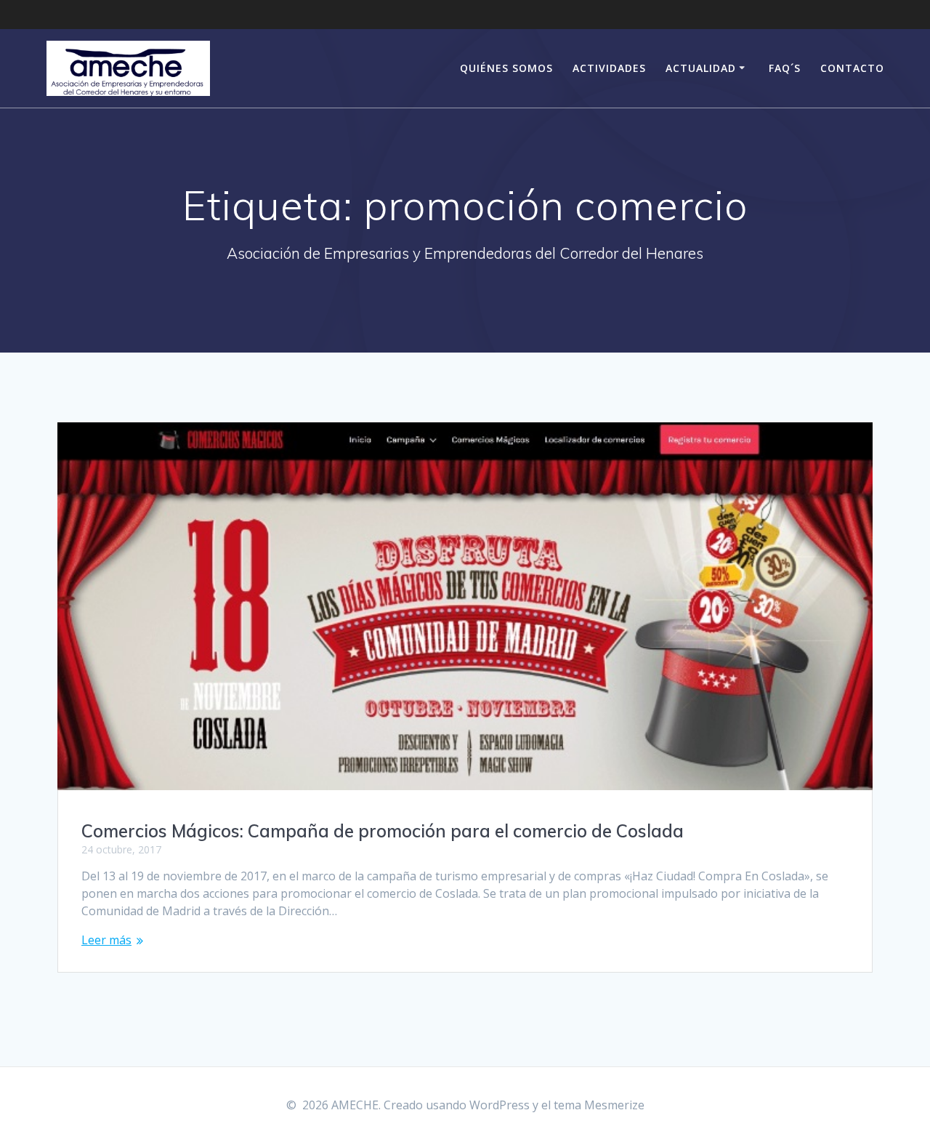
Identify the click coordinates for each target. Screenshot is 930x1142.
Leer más (106, 940)
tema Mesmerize (599, 1105)
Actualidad (701, 68)
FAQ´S (785, 68)
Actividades (609, 68)
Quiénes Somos (506, 68)
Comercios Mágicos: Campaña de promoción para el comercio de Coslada (382, 831)
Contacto (852, 68)
